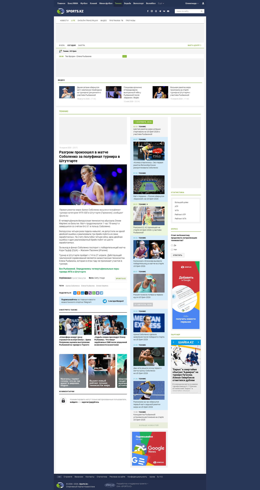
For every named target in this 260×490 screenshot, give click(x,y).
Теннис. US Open (69, 51)
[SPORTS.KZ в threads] (156, 11)
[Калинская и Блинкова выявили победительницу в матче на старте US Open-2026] (149, 249)
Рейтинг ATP (180, 214)
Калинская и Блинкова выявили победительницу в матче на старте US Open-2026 (148, 263)
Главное (61, 3)
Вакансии (79, 477)
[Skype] (97, 293)
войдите (74, 402)
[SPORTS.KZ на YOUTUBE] (168, 11)
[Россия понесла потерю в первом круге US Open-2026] (149, 283)
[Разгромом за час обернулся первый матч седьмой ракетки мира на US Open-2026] (149, 390)
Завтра (81, 45)
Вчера (62, 45)
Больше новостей (149, 425)
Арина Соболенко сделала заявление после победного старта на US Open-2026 (148, 337)
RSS (161, 477)
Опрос (174, 229)
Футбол (83, 3)
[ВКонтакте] (74, 293)
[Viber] (89, 293)
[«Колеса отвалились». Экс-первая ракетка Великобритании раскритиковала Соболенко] (149, 151)
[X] (86, 293)
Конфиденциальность (137, 477)
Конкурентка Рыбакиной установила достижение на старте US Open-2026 (148, 417)
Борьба (127, 3)
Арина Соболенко (73, 286)
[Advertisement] (130, 33)
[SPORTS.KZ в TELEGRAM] (160, 11)
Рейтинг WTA (180, 219)
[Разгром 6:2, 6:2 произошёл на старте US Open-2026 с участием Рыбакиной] (149, 216)
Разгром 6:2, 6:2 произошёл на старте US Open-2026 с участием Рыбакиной (147, 230)
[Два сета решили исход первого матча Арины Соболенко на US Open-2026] (149, 356)
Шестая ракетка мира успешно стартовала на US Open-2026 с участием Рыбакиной (147, 131)
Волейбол (151, 3)
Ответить (177, 255)
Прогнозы (131, 21)
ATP (176, 206)
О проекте (68, 477)
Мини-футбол (105, 3)
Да (175, 245)
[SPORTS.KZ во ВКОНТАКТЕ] (164, 11)
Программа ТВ (116, 21)
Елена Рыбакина (88, 286)
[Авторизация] (201, 3)
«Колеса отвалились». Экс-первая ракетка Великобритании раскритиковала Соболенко (148, 165)
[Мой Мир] (82, 293)
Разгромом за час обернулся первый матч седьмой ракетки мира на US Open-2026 (146, 404)
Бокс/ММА (73, 3)
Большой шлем (181, 202)
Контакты (90, 477)
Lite (73, 21)
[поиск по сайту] (202, 11)
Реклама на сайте (117, 477)
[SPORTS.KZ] (186, 295)
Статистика (102, 477)
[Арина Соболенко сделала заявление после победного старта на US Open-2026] (149, 323)
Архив (152, 477)
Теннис (118, 3)
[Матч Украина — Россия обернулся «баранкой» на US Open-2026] (149, 184)
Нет (175, 250)
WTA (177, 210)
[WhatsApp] (93, 293)
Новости (64, 21)
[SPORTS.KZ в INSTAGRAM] (152, 11)
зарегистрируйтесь (90, 402)
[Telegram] (101, 293)
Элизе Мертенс (102, 286)
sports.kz (121, 279)
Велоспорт (138, 3)
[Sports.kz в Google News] (149, 465)
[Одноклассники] (78, 293)
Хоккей (93, 3)
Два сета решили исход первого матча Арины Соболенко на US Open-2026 (147, 370)
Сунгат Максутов (79, 278)
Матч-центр (194, 45)
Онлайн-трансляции (88, 21)
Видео (104, 21)
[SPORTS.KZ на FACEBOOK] (148, 11)
